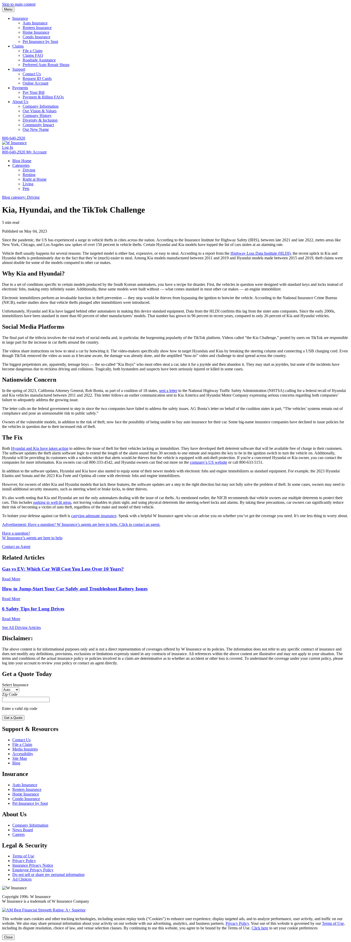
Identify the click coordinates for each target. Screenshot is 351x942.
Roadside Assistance (39, 60)
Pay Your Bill (33, 92)
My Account (36, 152)
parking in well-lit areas (52, 502)
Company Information (41, 106)
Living (28, 184)
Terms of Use (23, 856)
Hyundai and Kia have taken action (39, 448)
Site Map (19, 758)
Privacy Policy (24, 860)
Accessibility (22, 754)
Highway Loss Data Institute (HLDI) (260, 253)
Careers (18, 834)
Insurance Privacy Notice (32, 865)
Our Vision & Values (40, 111)
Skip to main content (18, 4)
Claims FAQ (33, 55)
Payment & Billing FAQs (43, 97)
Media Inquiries (25, 749)
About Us (20, 101)
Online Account (35, 83)
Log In (7, 147)
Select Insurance (15, 685)
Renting (29, 174)
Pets (26, 188)
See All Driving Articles (21, 627)
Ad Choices (22, 879)
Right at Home (35, 179)
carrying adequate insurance (93, 516)
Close (8, 937)
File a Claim (32, 51)
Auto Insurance (35, 23)
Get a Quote (13, 718)
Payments (20, 88)
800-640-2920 (13, 138)
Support (18, 69)
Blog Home (21, 161)
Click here (260, 928)
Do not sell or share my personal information (48, 874)
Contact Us (32, 74)
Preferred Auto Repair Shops (46, 64)
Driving (29, 170)
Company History (37, 115)
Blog (16, 763)
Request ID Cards (37, 78)
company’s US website (208, 462)
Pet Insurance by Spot (40, 41)
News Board (22, 830)
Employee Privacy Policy (32, 870)
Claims (18, 46)
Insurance (20, 18)
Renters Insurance (37, 27)
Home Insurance (36, 32)
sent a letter (168, 390)
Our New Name (36, 129)
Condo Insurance (36, 37)
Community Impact (38, 125)
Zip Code (9, 694)
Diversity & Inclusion (40, 120)
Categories (21, 165)
